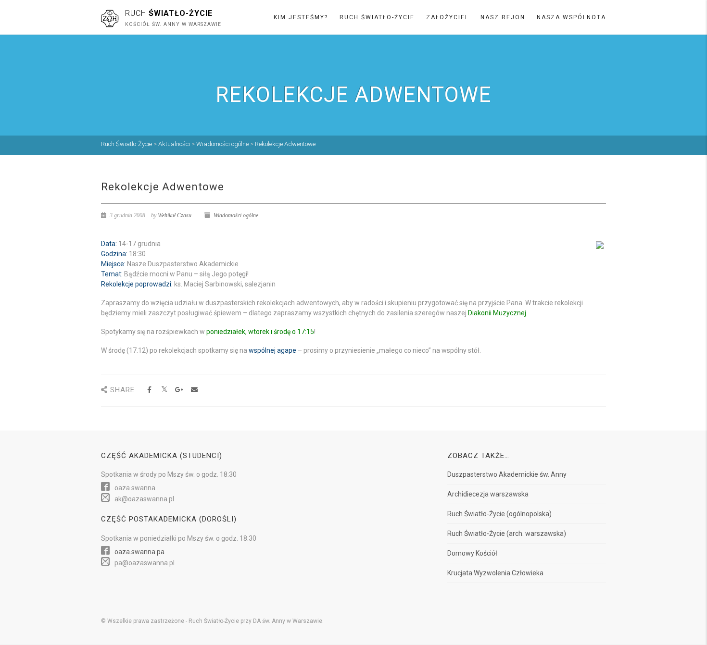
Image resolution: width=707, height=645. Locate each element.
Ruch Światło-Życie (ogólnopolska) (499, 514)
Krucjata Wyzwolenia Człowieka (495, 573)
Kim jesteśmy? (301, 17)
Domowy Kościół (472, 553)
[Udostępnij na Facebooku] (149, 390)
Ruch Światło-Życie (377, 17)
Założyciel (447, 17)
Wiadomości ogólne (236, 215)
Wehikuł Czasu (174, 215)
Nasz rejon (502, 17)
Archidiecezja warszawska (488, 494)
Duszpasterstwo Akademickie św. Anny (507, 474)
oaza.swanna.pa (139, 552)
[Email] (194, 390)
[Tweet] (164, 390)
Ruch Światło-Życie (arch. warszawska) (506, 533)
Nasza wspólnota (571, 17)
